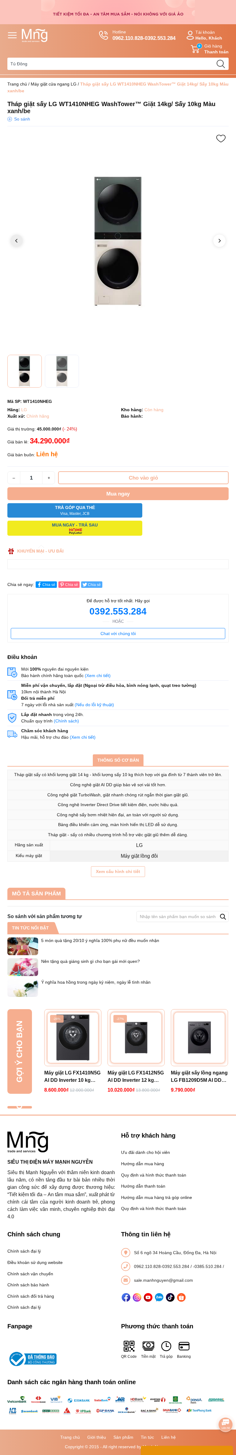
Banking (184, 1356)
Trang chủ (17, 84)
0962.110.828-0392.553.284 (162, 1266)
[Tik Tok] (170, 1297)
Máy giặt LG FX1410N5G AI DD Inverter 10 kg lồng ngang (72, 1077)
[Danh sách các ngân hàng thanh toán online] (118, 1405)
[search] (220, 64)
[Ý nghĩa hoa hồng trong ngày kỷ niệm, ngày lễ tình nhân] (22, 988)
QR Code (129, 1356)
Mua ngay (118, 494)
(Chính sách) (66, 720)
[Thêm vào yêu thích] (221, 138)
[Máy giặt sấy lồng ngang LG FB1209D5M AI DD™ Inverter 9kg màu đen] (199, 1038)
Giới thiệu (96, 1437)
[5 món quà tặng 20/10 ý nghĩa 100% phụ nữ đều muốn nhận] (22, 946)
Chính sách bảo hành (28, 1284)
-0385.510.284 (208, 1266)
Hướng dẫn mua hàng (142, 1163)
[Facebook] (126, 1297)
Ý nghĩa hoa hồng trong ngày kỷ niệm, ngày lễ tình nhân (96, 982)
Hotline (143, 35)
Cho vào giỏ (143, 478)
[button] (219, 241)
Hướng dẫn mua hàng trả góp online (156, 1197)
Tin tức (147, 1437)
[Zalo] (159, 1297)
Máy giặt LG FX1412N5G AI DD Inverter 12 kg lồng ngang (136, 1077)
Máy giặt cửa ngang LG (54, 84)
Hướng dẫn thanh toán (143, 1186)
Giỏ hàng (214, 49)
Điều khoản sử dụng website (35, 1262)
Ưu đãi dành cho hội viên (145, 1152)
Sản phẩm (123, 1437)
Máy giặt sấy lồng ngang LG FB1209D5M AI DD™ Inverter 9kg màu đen (199, 1077)
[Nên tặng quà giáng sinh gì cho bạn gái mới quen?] (22, 967)
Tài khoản (208, 35)
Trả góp (166, 1356)
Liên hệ (168, 1437)
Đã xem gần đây (19, 1107)
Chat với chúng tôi (118, 633)
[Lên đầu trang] (225, 1407)
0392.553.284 (118, 611)
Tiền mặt (148, 1356)
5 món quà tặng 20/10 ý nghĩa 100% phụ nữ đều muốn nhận (100, 940)
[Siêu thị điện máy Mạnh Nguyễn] (118, 11)
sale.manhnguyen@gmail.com (163, 1280)
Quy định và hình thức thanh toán (153, 1175)
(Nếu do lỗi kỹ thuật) (94, 704)
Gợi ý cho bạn (19, 1051)
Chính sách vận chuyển (30, 1273)
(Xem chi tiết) (98, 675)
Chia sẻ (48, 585)
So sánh (22, 119)
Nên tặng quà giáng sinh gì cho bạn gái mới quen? (90, 961)
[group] (118, 241)
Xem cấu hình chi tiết (118, 871)
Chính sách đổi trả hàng (30, 1296)
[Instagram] (137, 1297)
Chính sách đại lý (24, 1251)
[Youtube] (148, 1297)
